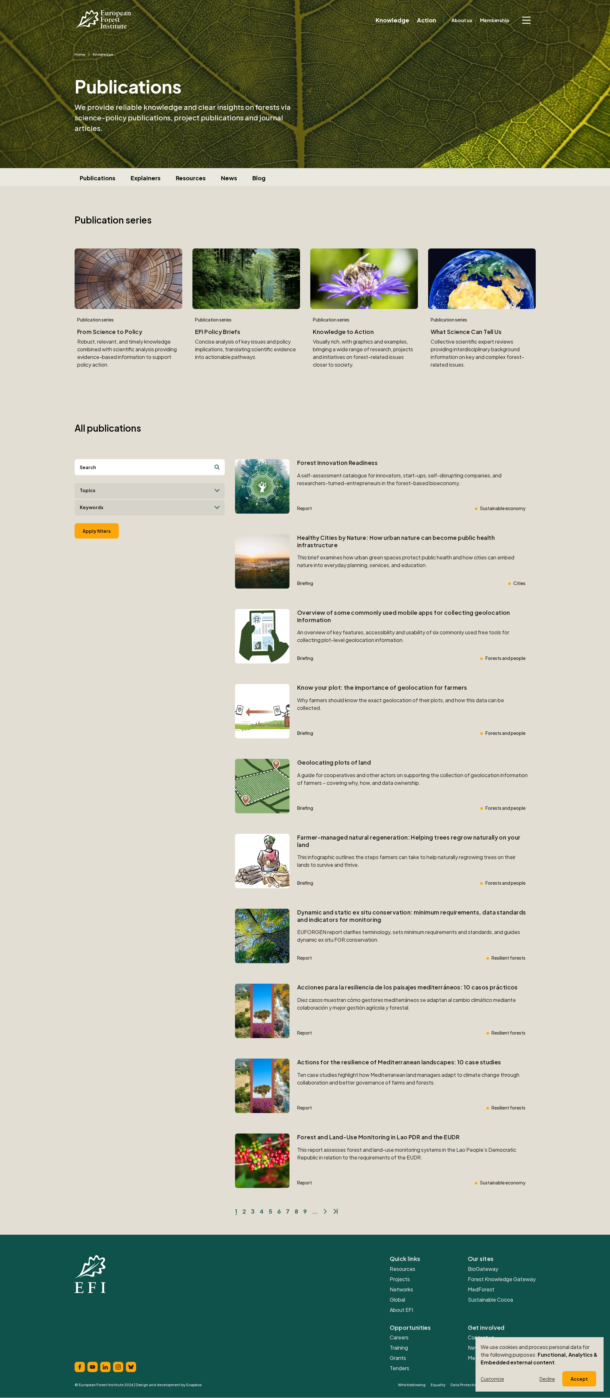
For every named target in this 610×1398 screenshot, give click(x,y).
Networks (401, 1289)
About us (461, 20)
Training (399, 1347)
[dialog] (540, 1364)
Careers (399, 1337)
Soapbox (194, 1385)
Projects (400, 1279)
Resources (191, 178)
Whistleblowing (412, 1385)
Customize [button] (492, 1379)
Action (426, 20)
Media (475, 1357)
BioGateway (483, 1268)
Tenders (399, 1368)
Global (397, 1299)
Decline (547, 1378)
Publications (97, 178)
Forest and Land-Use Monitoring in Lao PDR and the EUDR (378, 1137)
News (229, 178)
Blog (258, 178)
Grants (398, 1357)
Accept (579, 1379)
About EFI (401, 1309)
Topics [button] (87, 490)
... (315, 1211)
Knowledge (392, 20)
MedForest (481, 1289)
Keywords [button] (91, 507)
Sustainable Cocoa (490, 1299)
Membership (494, 20)
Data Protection (465, 1385)
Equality (438, 1385)
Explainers (145, 178)
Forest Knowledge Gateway (502, 1279)
